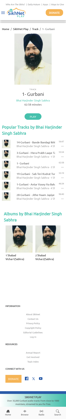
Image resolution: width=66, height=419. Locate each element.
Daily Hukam (34, 4)
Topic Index (33, 361)
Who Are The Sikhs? (15, 4)
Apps (45, 4)
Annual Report (33, 352)
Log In (33, 336)
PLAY (33, 116)
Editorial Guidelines (33, 332)
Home (5, 29)
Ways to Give (57, 4)
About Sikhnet (33, 314)
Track (35, 29)
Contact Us (33, 318)
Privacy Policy (33, 323)
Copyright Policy (33, 327)
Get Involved (33, 357)
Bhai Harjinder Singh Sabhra (33, 100)
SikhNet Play (20, 29)
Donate (54, 12)
